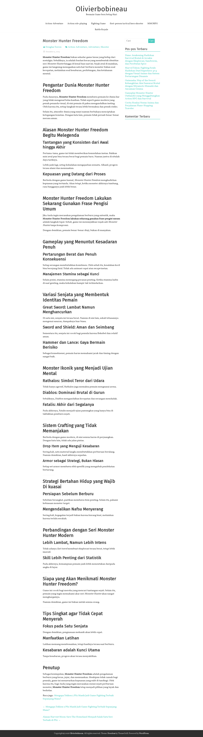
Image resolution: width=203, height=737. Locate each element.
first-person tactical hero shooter (126, 23)
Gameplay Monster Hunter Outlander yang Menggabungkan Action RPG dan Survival (142, 95)
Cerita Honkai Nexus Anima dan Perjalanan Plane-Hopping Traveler (142, 105)
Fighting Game (98, 23)
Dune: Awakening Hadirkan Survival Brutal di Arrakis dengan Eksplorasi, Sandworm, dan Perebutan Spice (141, 59)
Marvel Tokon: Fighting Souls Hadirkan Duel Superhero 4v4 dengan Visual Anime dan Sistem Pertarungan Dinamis (142, 72)
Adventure (94, 47)
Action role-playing (77, 23)
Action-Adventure (54, 23)
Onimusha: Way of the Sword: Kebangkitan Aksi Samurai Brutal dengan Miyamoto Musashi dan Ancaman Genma (142, 85)
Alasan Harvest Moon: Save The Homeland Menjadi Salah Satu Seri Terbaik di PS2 (78, 718)
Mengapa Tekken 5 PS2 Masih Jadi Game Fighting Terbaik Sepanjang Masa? (80, 708)
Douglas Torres (53, 47)
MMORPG (152, 23)
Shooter (105, 47)
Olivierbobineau (101, 9)
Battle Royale (101, 29)
